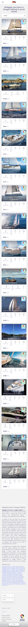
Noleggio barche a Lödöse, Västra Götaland (13, 570)
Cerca (5, 15)
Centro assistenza (6, 615)
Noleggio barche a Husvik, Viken (10, 577)
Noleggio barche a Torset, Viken (10, 580)
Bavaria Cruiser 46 (8, 227)
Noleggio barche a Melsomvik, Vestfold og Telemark (12, 576)
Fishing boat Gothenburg (10, 283)
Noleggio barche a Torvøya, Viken (12, 581)
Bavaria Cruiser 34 (8, 255)
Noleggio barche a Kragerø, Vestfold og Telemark (12, 574)
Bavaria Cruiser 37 (8, 144)
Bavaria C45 (6, 61)
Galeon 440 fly (7, 421)
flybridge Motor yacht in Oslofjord (12, 394)
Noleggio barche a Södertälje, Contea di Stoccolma (14, 584)
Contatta (4, 621)
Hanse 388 (6, 116)
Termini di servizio (6, 617)
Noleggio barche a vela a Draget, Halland (12, 566)
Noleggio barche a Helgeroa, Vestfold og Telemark (12, 573)
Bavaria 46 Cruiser (8, 338)
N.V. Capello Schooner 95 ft (10, 477)
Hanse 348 (6, 33)
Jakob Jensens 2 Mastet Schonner (12, 310)
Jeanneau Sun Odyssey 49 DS (11, 366)
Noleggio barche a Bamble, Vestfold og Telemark (13, 578)
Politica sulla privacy (6, 619)
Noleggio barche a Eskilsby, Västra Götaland (13, 567)
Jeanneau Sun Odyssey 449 (10, 200)
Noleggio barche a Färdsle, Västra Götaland (13, 569)
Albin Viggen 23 (7, 89)
